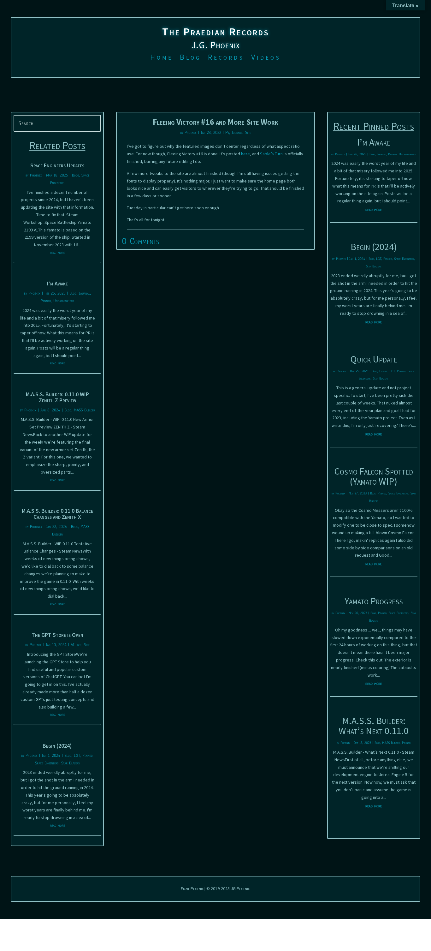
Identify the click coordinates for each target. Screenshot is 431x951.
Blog (190, 58)
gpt (79, 645)
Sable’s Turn (271, 154)
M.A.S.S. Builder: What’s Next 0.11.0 (374, 726)
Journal (84, 293)
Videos (266, 58)
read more (57, 252)
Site (87, 645)
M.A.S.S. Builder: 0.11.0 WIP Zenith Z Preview (57, 397)
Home (161, 58)
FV (227, 132)
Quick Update (373, 359)
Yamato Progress (374, 601)
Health (383, 371)
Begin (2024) (57, 745)
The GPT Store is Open (57, 634)
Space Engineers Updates (57, 165)
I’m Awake (57, 283)
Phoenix (36, 175)
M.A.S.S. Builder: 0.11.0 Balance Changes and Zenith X (57, 513)
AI (72, 645)
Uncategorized (63, 301)
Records (226, 58)
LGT (77, 755)
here (245, 154)
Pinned (46, 301)
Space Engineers (47, 763)
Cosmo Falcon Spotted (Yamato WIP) (373, 476)
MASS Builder (84, 410)
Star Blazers (70, 763)
